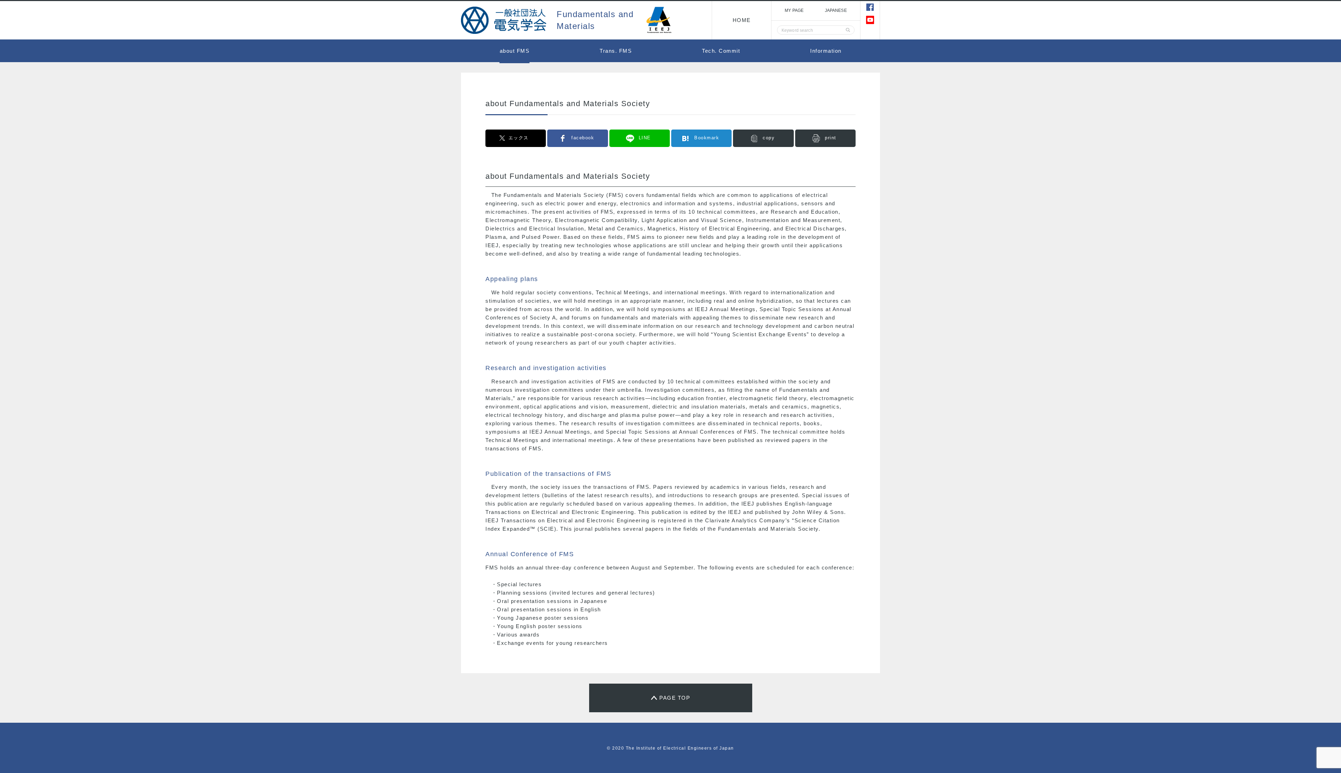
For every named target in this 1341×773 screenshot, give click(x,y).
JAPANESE (836, 10)
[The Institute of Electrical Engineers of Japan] (504, 20)
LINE (645, 137)
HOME (742, 20)
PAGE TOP (674, 698)
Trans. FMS (616, 51)
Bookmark (706, 137)
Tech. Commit (721, 51)
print (830, 137)
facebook (582, 137)
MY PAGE (794, 10)
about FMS (515, 51)
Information (826, 51)
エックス (518, 137)
